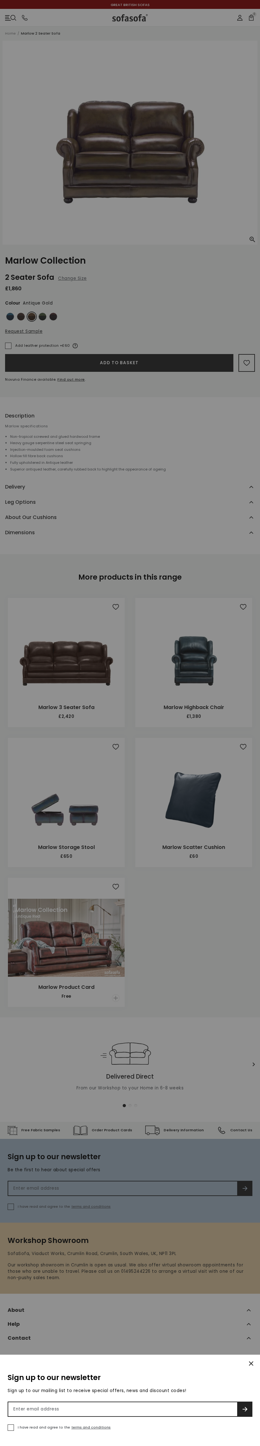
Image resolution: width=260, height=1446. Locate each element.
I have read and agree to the (64, 1427)
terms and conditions (91, 1427)
